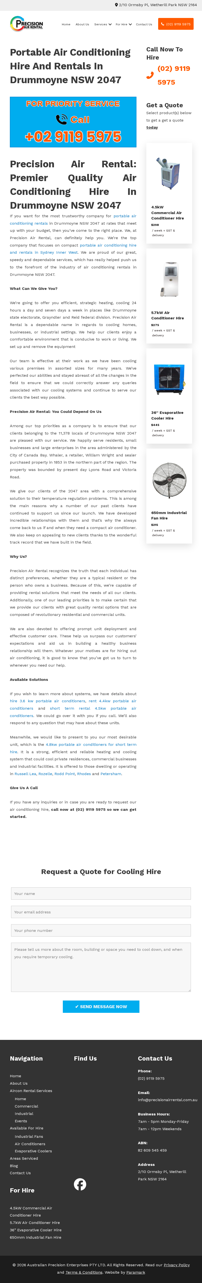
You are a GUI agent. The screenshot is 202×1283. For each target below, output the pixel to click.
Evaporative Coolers (33, 1151)
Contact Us (144, 24)
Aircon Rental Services (31, 1090)
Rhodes (84, 773)
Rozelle (45, 773)
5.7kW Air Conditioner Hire (35, 1222)
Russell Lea (25, 773)
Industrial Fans (29, 1136)
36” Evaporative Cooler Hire (36, 1230)
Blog (14, 1165)
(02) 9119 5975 (151, 1078)
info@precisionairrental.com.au (168, 1099)
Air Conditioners (30, 1144)
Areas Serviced (24, 1158)
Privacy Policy (177, 1265)
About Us (82, 24)
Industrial (24, 1113)
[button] (110, 24)
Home (66, 24)
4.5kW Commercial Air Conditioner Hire (167, 212)
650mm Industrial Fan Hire (35, 1237)
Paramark (135, 1272)
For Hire (121, 24)
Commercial (26, 1106)
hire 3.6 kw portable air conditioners (47, 701)
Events (21, 1121)
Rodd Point (64, 773)
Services (100, 24)
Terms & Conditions (84, 1272)
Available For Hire (26, 1128)
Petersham (111, 773)
